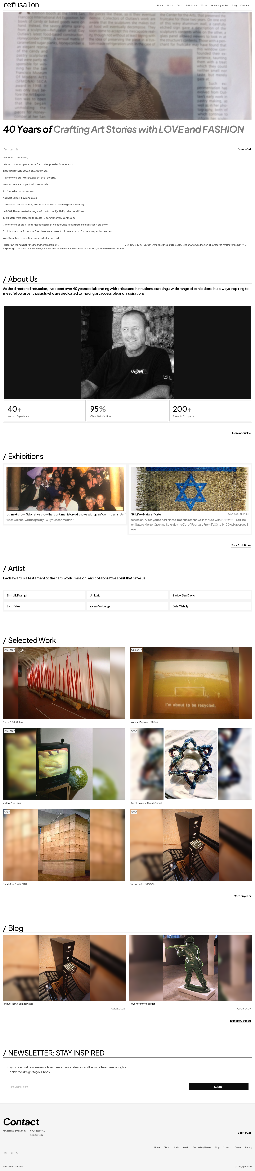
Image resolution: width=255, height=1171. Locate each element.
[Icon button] (5, 149)
